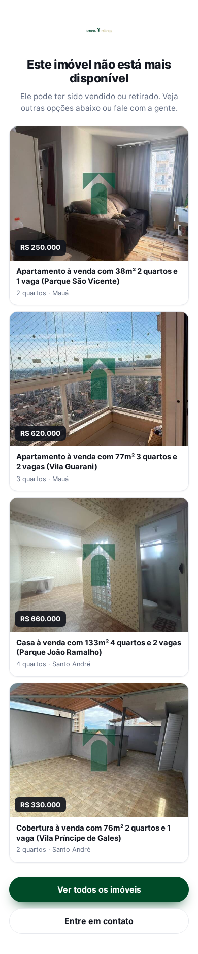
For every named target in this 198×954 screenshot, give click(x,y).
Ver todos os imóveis (99, 889)
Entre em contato (99, 921)
